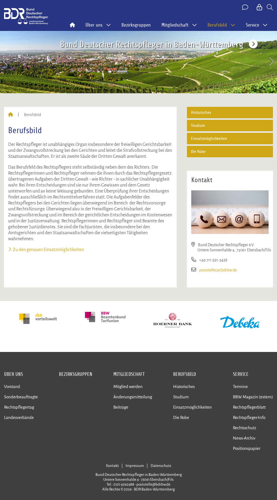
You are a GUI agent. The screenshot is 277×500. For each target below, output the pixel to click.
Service (241, 374)
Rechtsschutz (244, 427)
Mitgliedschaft (129, 374)
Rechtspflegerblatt (249, 407)
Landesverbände (19, 417)
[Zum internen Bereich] (260, 7)
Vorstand (12, 386)
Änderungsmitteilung (132, 397)
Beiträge (120, 407)
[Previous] (6, 61)
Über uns (13, 374)
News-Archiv (244, 438)
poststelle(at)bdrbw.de (218, 270)
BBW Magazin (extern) (253, 397)
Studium (198, 125)
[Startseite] (10, 114)
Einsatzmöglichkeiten (209, 138)
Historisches (201, 112)
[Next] (271, 61)
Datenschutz (161, 466)
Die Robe (198, 151)
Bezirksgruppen (136, 25)
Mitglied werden (128, 386)
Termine (240, 386)
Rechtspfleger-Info (249, 417)
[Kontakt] (245, 7)
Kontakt (112, 466)
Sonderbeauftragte (21, 397)
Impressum (135, 466)
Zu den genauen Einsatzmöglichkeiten (48, 249)
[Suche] (270, 7)
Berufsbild (184, 374)
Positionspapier (246, 448)
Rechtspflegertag (19, 407)
